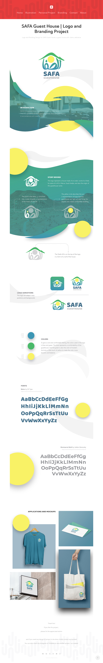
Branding (62, 12)
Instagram (43, 643)
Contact (74, 12)
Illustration (30, 12)
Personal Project (47, 12)
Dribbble (52, 643)
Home (20, 12)
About (83, 12)
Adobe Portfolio (54, 657)
